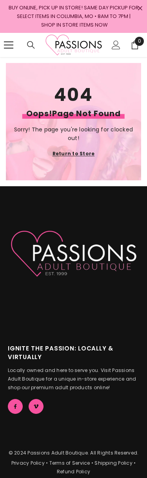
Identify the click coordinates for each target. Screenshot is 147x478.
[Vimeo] (36, 406)
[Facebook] (15, 406)
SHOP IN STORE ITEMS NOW (74, 25)
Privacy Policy (28, 463)
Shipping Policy (113, 463)
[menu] (8, 45)
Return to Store (74, 153)
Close (140, 8)
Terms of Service (69, 463)
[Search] (31, 45)
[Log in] (116, 45)
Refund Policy (73, 471)
